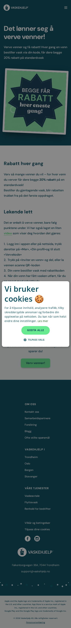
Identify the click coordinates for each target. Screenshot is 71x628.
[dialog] (35, 314)
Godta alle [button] (35, 330)
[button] (35, 340)
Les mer (43, 321)
